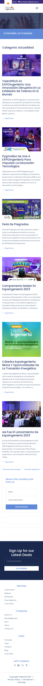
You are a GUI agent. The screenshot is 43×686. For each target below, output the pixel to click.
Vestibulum (8, 596)
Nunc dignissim (10, 600)
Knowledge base (10, 618)
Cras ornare (9, 603)
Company (8, 640)
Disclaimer (28, 679)
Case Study (8, 653)
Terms (6, 625)
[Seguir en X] (23, 665)
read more (9, 118)
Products (8, 647)
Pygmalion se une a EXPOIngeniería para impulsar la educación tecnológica (18, 161)
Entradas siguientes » (32, 469)
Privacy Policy (14, 679)
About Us (8, 615)
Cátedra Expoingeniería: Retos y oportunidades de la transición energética (20, 365)
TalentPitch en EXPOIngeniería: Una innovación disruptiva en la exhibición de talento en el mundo (21, 87)
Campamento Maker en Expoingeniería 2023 (19, 287)
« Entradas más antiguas (11, 469)
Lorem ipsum (9, 589)
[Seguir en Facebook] (15, 665)
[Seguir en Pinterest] (26, 665)
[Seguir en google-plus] (19, 665)
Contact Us (8, 628)
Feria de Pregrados (15, 224)
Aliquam (7, 593)
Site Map (21, 682)
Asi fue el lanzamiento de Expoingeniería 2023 (20, 433)
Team (6, 643)
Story (6, 621)
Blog (6, 650)
